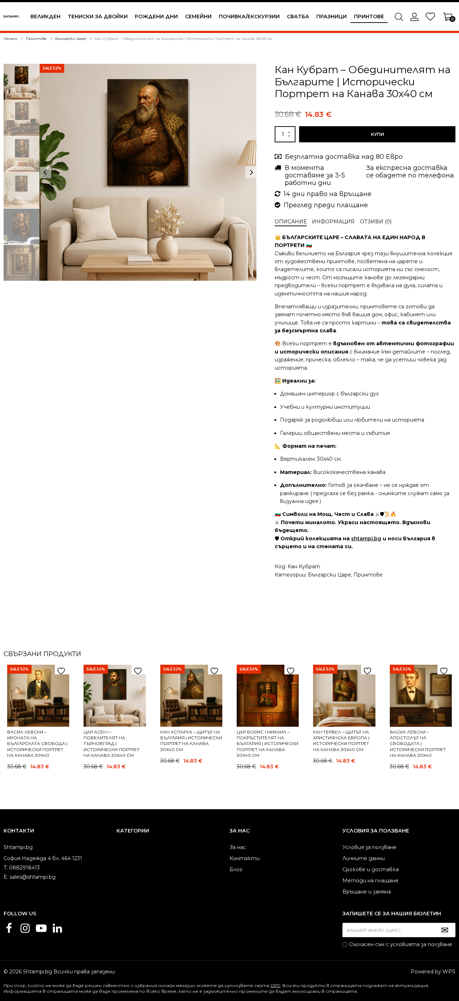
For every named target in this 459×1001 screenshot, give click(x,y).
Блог (236, 869)
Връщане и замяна (366, 891)
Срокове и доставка (370, 869)
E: (6, 877)
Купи (377, 134)
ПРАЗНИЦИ (331, 16)
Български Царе (329, 574)
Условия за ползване (369, 847)
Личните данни (363, 858)
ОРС (275, 985)
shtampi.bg (366, 538)
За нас (238, 847)
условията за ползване (421, 944)
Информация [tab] (333, 221)
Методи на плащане (370, 880)
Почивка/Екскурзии (249, 16)
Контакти (245, 858)
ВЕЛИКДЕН (45, 16)
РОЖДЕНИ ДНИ (156, 16)
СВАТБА (298, 16)
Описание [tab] (291, 221)
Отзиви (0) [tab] (376, 221)
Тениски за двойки (98, 16)
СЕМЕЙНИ (198, 16)
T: (6, 867)
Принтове (369, 16)
